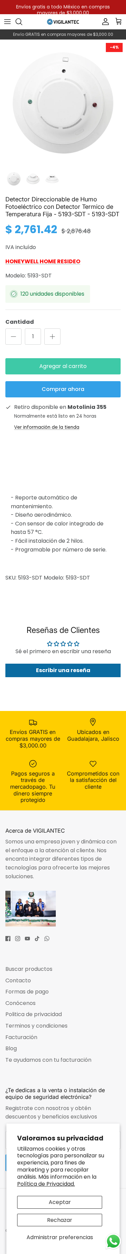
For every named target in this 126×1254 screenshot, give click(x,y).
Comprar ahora (63, 389)
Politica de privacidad (33, 1014)
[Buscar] (22, 21)
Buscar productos (28, 969)
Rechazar (59, 1220)
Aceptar (60, 1202)
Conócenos (20, 1003)
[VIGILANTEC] (63, 21)
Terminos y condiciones (36, 1026)
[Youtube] (27, 938)
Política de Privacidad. (46, 1184)
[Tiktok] (37, 938)
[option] (63, 103)
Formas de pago (27, 991)
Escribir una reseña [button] (63, 670)
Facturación (21, 1037)
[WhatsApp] (46, 938)
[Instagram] (17, 938)
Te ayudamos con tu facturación (48, 1060)
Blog (11, 1048)
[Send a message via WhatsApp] (113, 1241)
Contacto (18, 980)
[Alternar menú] (7, 21)
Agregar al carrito (63, 366)
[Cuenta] (103, 21)
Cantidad (19, 322)
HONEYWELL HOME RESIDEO (42, 261)
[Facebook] (7, 938)
